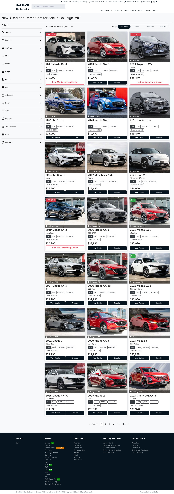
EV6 (46, 470)
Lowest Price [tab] (162, 26)
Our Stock (117, 10)
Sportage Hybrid (51, 453)
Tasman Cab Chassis (53, 484)
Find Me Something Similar (65, 82)
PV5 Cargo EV (50, 479)
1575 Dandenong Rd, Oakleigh (78, 2)
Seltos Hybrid (50, 448)
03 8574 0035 (134, 2)
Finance (148, 10)
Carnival (48, 460)
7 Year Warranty (109, 448)
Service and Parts (136, 10)
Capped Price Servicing (112, 450)
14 (118, 424)
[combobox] (48, 6)
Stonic (47, 443)
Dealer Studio (153, 492)
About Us (135, 443)
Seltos (47, 445)
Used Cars (78, 448)
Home (101, 10)
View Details (97, 83)
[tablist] (143, 27)
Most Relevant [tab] (124, 26)
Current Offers (79, 450)
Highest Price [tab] (150, 26)
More (154, 10)
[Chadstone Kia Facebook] (152, 2)
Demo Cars (78, 445)
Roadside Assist (109, 453)
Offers (126, 10)
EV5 (46, 467)
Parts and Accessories (111, 445)
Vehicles (107, 10)
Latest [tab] (137, 26)
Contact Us (136, 448)
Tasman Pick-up (51, 482)
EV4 (46, 465)
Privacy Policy (137, 453)
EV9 (46, 472)
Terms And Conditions (140, 450)
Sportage (48, 450)
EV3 (46, 462)
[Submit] (34, 6)
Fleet (76, 455)
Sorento (48, 455)
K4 (46, 477)
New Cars (77, 443)
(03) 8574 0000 (118, 2)
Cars (17, 443)
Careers (135, 445)
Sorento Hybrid (51, 457)
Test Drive (78, 460)
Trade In (77, 457)
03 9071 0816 (99, 2)
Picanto (48, 474)
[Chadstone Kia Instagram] (154, 2)
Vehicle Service (108, 443)
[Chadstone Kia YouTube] (157, 2)
